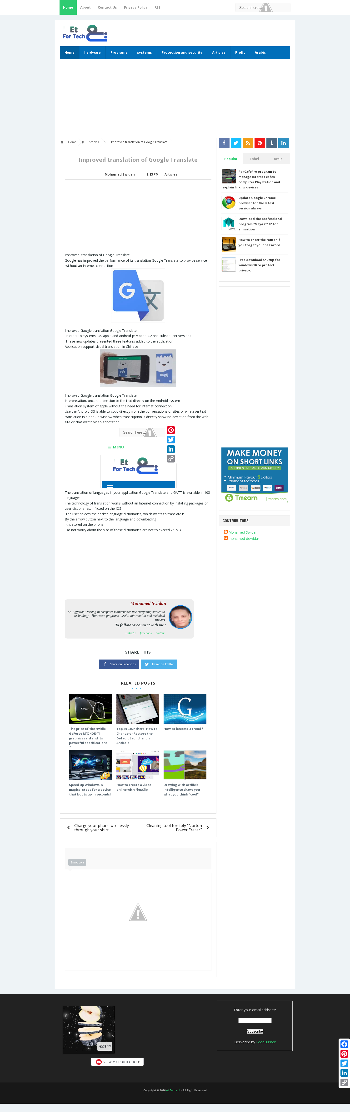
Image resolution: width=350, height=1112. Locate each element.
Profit (240, 52)
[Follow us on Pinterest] (260, 143)
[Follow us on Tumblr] (271, 143)
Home (68, 7)
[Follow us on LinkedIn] (283, 143)
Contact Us (107, 7)
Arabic (260, 52)
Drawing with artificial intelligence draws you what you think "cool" (182, 789)
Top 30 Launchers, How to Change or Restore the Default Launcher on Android (137, 736)
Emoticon (77, 862)
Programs (118, 52)
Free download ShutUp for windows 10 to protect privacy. (259, 265)
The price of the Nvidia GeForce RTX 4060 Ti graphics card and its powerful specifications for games (88, 738)
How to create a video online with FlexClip (133, 787)
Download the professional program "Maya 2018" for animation (260, 224)
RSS (157, 7)
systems (144, 52)
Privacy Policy (135, 7)
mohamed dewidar (244, 538)
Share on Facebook (123, 664)
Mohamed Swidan (243, 532)
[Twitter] (344, 1063)
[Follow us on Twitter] (236, 143)
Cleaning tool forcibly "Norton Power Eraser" (174, 827)
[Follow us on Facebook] (224, 143)
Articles (218, 52)
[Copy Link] (344, 1082)
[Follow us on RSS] (248, 143)
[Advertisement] (175, 100)
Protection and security (182, 52)
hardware (92, 52)
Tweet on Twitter (163, 664)
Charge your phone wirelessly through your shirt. (101, 827)
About (85, 7)
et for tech (173, 1090)
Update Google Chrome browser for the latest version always (257, 203)
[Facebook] (344, 1044)
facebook (146, 633)
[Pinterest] (344, 1054)
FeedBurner (266, 1041)
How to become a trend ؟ (184, 729)
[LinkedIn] (344, 1073)
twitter (160, 633)
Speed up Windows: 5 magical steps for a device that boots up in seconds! (90, 789)
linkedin (130, 633)
